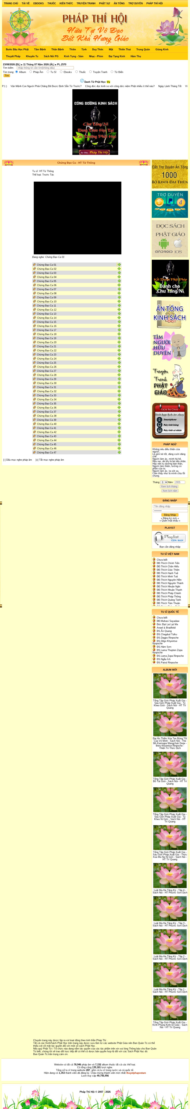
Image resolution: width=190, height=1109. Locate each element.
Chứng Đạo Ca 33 (46, 395)
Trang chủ (11, 3)
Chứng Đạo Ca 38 (46, 415)
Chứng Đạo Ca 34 (46, 399)
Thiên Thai (125, 49)
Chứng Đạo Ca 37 (46, 411)
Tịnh (84, 49)
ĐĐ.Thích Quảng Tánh (169, 599)
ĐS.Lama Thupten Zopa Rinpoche (167, 651)
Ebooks (38, 3)
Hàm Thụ (136, 56)
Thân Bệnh (57, 49)
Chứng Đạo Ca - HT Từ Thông (76, 162)
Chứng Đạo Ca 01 (46, 264)
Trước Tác (48, 174)
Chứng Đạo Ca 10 (46, 301)
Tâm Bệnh (40, 49)
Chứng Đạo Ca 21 (46, 346)
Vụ (108, 82)
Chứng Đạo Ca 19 (46, 338)
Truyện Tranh (86, 3)
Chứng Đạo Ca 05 (46, 281)
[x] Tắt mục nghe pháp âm (50, 459)
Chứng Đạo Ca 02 (46, 269)
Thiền (72, 49)
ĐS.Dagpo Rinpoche (167, 637)
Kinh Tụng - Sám (73, 56)
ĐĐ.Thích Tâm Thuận (168, 603)
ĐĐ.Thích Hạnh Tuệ (167, 573)
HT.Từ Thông (46, 171)
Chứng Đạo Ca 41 (46, 428)
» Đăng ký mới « (170, 518)
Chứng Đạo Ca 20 (46, 342)
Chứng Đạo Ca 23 (46, 354)
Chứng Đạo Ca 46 (46, 448)
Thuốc (52, 3)
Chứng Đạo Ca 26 (46, 366)
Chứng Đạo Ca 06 (46, 285)
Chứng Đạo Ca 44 (46, 440)
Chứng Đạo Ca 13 (46, 313)
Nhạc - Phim (96, 56)
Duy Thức (97, 49)
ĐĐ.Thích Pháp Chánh (169, 593)
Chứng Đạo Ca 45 (46, 444)
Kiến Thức (66, 3)
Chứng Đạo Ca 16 (46, 326)
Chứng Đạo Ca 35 (46, 403)
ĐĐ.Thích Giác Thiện (168, 569)
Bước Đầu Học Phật (17, 49)
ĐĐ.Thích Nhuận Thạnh (169, 589)
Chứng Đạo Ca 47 (46, 452)
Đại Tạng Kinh (117, 56)
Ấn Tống (119, 3)
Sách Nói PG (51, 56)
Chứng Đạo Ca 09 (46, 297)
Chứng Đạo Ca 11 (46, 305)
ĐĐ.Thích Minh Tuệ (167, 576)
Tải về (26, 3)
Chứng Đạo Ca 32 (46, 391)
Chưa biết (162, 559)
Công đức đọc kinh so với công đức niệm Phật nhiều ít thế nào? (88, 86)
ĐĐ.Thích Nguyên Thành (170, 583)
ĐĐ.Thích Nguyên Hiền (169, 579)
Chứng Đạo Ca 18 (46, 334)
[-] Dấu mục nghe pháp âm (17, 459)
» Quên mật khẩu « (170, 520)
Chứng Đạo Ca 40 (46, 424)
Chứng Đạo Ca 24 (46, 358)
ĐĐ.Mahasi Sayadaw (168, 621)
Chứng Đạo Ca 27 (46, 371)
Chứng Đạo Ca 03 (46, 273)
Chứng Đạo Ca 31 (46, 387)
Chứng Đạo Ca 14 (46, 317)
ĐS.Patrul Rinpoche (167, 662)
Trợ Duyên (135, 3)
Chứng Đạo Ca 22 (46, 350)
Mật (111, 49)
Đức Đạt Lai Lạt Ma (167, 624)
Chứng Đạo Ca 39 (46, 420)
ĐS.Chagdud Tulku (167, 634)
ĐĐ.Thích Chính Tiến (168, 563)
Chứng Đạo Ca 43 (46, 436)
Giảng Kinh (161, 49)
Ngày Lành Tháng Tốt (138, 86)
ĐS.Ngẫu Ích (164, 659)
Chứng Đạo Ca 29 (46, 379)
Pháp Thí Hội (154, 3)
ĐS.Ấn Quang (164, 631)
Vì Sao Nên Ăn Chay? (165, 86)
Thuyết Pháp (13, 56)
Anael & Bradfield (166, 627)
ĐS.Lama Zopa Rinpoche (170, 655)
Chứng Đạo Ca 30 (46, 383)
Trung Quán (143, 49)
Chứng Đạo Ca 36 (46, 407)
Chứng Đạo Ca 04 (46, 277)
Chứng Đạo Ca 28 (46, 375)
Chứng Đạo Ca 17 (46, 330)
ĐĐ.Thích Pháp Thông (169, 596)
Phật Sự (104, 3)
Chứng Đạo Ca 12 (46, 309)
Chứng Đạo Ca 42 (46, 432)
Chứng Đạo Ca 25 (46, 362)
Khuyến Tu (32, 56)
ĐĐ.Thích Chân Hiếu (168, 566)
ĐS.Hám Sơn (164, 646)
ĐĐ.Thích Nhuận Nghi (168, 586)
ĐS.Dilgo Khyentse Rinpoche (165, 642)
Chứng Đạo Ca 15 (46, 322)
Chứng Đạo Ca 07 (46, 289)
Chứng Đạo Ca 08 (46, 293)
